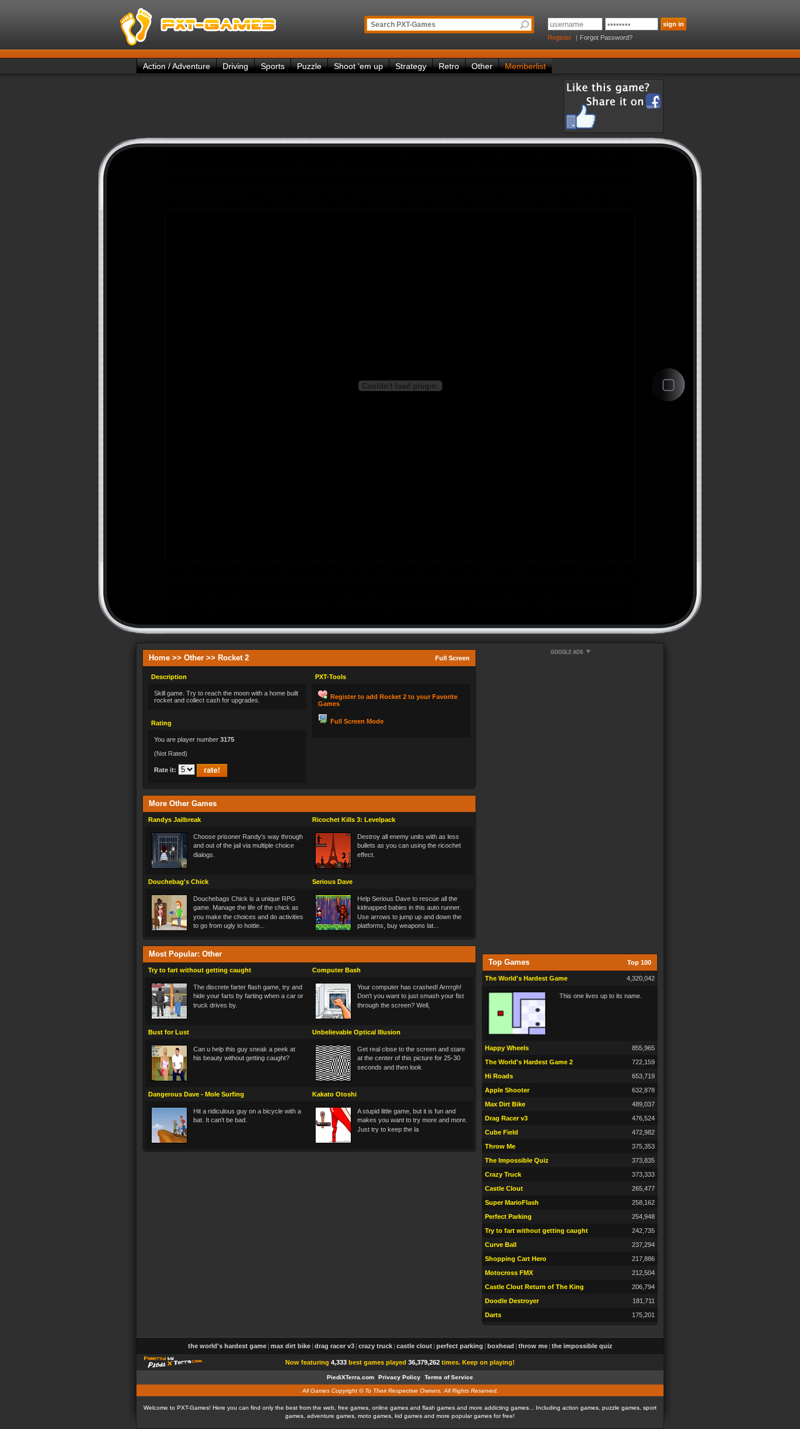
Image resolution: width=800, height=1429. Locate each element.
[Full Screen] (668, 385)
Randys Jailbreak (174, 819)
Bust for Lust (168, 1032)
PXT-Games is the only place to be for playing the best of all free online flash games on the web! (225, 23)
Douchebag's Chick (178, 881)
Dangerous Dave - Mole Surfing (196, 1094)
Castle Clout (504, 1188)
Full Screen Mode (357, 721)
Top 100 (639, 962)
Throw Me (500, 1146)
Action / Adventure (176, 66)
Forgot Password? (606, 37)
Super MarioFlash (512, 1202)
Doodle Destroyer (512, 1300)
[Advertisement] (349, 105)
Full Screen (452, 658)
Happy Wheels (507, 1047)
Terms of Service (449, 1377)
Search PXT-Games (403, 24)
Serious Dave (332, 881)
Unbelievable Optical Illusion (356, 1032)
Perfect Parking (508, 1216)
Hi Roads (499, 1076)
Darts (493, 1314)
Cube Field (501, 1132)
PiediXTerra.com (350, 1377)
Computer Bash (336, 970)
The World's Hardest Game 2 (529, 1061)
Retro (449, 66)
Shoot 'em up (358, 66)
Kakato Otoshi (334, 1094)
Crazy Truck (503, 1174)
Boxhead (500, 1345)
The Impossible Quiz (517, 1160)
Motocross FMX (509, 1272)
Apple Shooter (507, 1090)
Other (482, 66)
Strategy (410, 66)
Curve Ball (501, 1244)
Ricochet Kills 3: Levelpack (353, 819)
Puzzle (309, 66)
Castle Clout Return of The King (534, 1286)
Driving (235, 66)
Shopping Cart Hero (515, 1258)
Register (560, 37)
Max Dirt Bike (505, 1104)
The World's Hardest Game (526, 978)
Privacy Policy (399, 1377)
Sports (273, 66)
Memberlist (525, 66)
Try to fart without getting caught (199, 970)
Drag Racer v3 (506, 1118)
